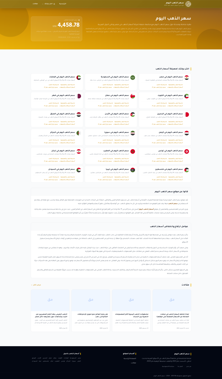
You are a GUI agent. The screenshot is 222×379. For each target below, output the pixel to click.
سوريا (74, 361)
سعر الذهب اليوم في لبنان (63, 151)
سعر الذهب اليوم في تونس (170, 151)
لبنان (51, 361)
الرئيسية (62, 4)
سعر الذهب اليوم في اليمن (171, 133)
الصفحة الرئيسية (130, 359)
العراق (34, 358)
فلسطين (46, 361)
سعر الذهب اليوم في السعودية (115, 77)
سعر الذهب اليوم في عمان (117, 96)
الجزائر (68, 361)
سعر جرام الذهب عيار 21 (159, 87)
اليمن (79, 361)
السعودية (73, 358)
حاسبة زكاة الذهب (161, 85)
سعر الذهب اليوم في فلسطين (169, 169)
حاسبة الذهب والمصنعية (176, 85)
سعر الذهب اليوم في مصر (171, 77)
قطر (50, 358)
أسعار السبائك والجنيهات (175, 87)
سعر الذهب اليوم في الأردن (117, 114)
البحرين (45, 358)
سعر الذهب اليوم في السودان (61, 169)
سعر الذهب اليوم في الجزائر (62, 133)
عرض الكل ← (36, 285)
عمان (55, 358)
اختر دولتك (48, 4)
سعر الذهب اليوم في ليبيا (117, 169)
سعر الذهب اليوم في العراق (62, 114)
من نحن (188, 366)
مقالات (35, 4)
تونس (63, 361)
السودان (34, 361)
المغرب (57, 361)
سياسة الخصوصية (168, 366)
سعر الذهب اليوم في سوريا (116, 133)
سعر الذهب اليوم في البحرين (170, 114)
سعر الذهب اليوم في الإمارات (62, 77)
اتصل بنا (180, 366)
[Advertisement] (114, 57)
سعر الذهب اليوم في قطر (63, 96)
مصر (79, 358)
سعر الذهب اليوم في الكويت (170, 96)
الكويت (60, 358)
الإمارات (66, 358)
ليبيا (40, 361)
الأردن (39, 358)
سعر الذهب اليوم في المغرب (116, 151)
